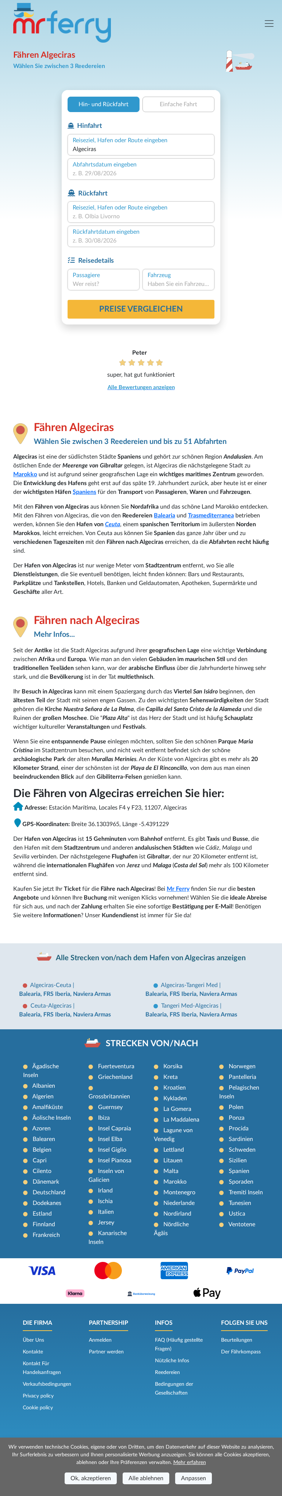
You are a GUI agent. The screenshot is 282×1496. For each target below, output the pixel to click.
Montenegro (179, 1192)
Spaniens (84, 492)
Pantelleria (242, 1077)
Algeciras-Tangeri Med (190, 985)
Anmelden (100, 1340)
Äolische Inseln (51, 1118)
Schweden (242, 1150)
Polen (236, 1107)
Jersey (106, 1223)
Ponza (237, 1118)
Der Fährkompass (241, 1352)
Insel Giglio (112, 1150)
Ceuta (112, 524)
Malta (170, 1171)
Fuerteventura (116, 1066)
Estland (42, 1214)
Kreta (170, 1077)
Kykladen (175, 1098)
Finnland (44, 1224)
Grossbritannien (109, 1096)
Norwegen (242, 1066)
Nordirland (177, 1214)
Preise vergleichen (141, 309)
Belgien (42, 1150)
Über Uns (33, 1340)
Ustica (237, 1214)
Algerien (43, 1096)
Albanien (43, 1086)
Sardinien (241, 1139)
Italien (106, 1212)
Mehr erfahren (189, 1462)
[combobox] (141, 149)
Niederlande (179, 1203)
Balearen (44, 1139)
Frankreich (46, 1235)
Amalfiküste (47, 1107)
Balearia (164, 516)
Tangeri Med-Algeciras (190, 1006)
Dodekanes (47, 1203)
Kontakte (33, 1352)
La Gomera (177, 1109)
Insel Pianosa (114, 1160)
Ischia (105, 1201)
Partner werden (106, 1352)
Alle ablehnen (146, 1478)
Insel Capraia (114, 1128)
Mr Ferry (178, 889)
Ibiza (104, 1118)
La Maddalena (181, 1120)
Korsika (172, 1066)
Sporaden (241, 1182)
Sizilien (238, 1160)
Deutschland (49, 1192)
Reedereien (167, 1372)
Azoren (41, 1128)
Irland (105, 1191)
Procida (239, 1128)
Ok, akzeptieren (90, 1478)
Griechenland (115, 1077)
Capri (40, 1160)
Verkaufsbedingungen (47, 1384)
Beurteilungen (236, 1340)
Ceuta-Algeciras (51, 1006)
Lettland (173, 1150)
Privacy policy (38, 1396)
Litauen (172, 1160)
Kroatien (174, 1088)
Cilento (42, 1171)
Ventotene (241, 1224)
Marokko (25, 474)
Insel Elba (110, 1139)
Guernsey (110, 1107)
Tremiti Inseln (246, 1192)
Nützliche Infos (172, 1360)
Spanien (239, 1171)
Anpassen (193, 1478)
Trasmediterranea (211, 516)
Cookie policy (38, 1407)
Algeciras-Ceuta (51, 985)
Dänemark (46, 1182)
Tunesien (240, 1203)
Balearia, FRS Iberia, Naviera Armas (65, 994)
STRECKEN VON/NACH (152, 1044)
